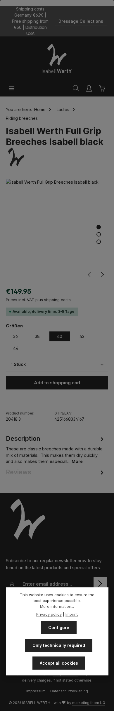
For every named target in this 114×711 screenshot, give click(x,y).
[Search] (76, 88)
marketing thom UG (88, 703)
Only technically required (58, 645)
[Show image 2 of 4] (98, 234)
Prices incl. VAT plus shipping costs (38, 299)
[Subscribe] (100, 583)
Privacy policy (49, 614)
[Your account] (89, 88)
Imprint (71, 614)
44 (15, 348)
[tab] (55, 449)
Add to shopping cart (57, 382)
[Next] (102, 274)
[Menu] (12, 88)
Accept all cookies (59, 663)
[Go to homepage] (57, 58)
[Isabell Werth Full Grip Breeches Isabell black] (57, 230)
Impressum (36, 691)
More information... (57, 606)
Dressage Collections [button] (80, 21)
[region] (57, 230)
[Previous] (90, 274)
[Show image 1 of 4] (98, 227)
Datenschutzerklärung (69, 691)
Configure (58, 627)
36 (15, 336)
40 (59, 336)
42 (82, 336)
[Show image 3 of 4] (98, 242)
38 (37, 336)
